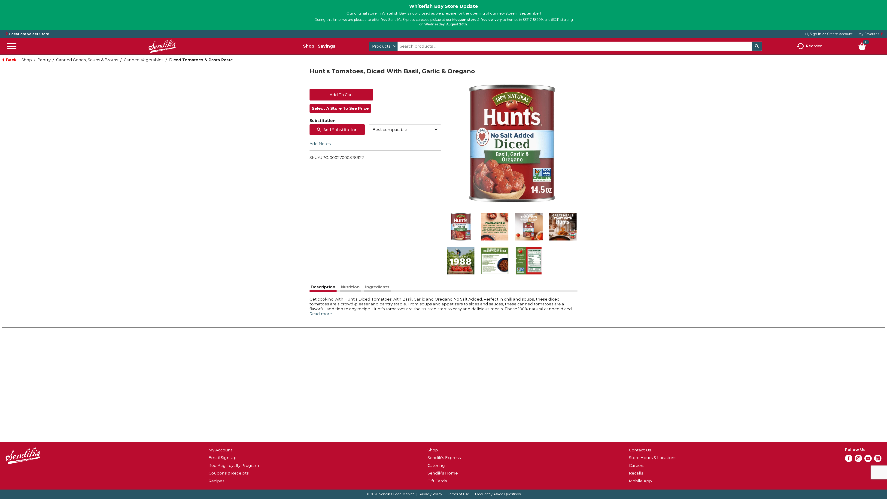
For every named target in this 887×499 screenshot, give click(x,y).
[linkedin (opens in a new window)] (877, 459)
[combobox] (383, 46)
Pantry (44, 60)
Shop (308, 46)
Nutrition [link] (350, 287)
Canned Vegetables (144, 60)
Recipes (217, 481)
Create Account (840, 34)
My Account (220, 450)
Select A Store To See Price (340, 108)
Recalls (636, 473)
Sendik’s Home (443, 473)
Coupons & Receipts (229, 473)
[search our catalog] (757, 46)
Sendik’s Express (444, 457)
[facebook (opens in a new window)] (848, 459)
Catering (436, 465)
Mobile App (640, 481)
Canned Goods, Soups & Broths (87, 60)
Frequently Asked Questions (498, 494)
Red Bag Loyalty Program (234, 465)
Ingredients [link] (377, 287)
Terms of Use (458, 494)
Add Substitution (340, 129)
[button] (460, 226)
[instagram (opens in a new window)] (858, 459)
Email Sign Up (223, 457)
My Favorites (868, 34)
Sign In (815, 34)
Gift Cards (437, 481)
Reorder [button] (814, 46)
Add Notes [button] (320, 143)
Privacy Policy (431, 494)
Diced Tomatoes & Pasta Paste (201, 60)
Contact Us (640, 450)
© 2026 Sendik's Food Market (390, 494)
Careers (636, 465)
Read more (321, 313)
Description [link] (323, 287)
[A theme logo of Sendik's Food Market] (162, 46)
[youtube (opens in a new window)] (868, 459)
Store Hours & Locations (653, 457)
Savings (326, 46)
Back (11, 60)
